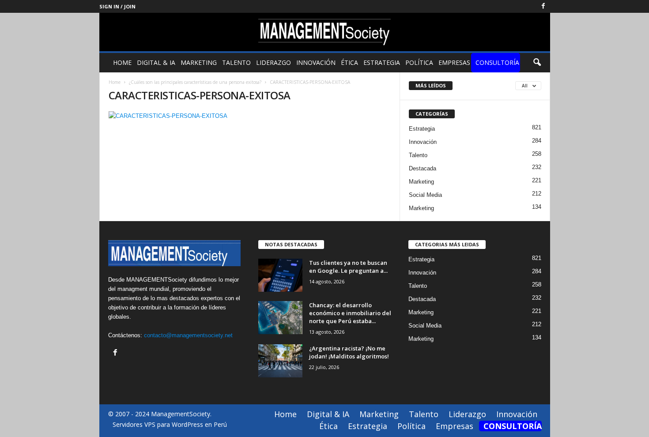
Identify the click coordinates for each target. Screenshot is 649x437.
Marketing (199, 62)
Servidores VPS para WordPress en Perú (170, 424)
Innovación (316, 62)
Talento (236, 62)
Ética (349, 62)
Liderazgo (273, 62)
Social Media (425, 195)
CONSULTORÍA (497, 62)
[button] (537, 62)
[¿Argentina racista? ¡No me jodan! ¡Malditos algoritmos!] (280, 360)
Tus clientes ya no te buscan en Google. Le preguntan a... (348, 267)
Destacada (422, 168)
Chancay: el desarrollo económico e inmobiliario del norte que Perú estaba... (350, 313)
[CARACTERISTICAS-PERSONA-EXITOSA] (250, 116)
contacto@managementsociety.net (188, 335)
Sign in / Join (117, 6)
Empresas (454, 62)
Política (419, 62)
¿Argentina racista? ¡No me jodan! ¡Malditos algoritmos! (349, 352)
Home (122, 62)
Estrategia (381, 62)
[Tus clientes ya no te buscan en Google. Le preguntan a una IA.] (280, 275)
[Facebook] (543, 6)
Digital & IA (156, 62)
